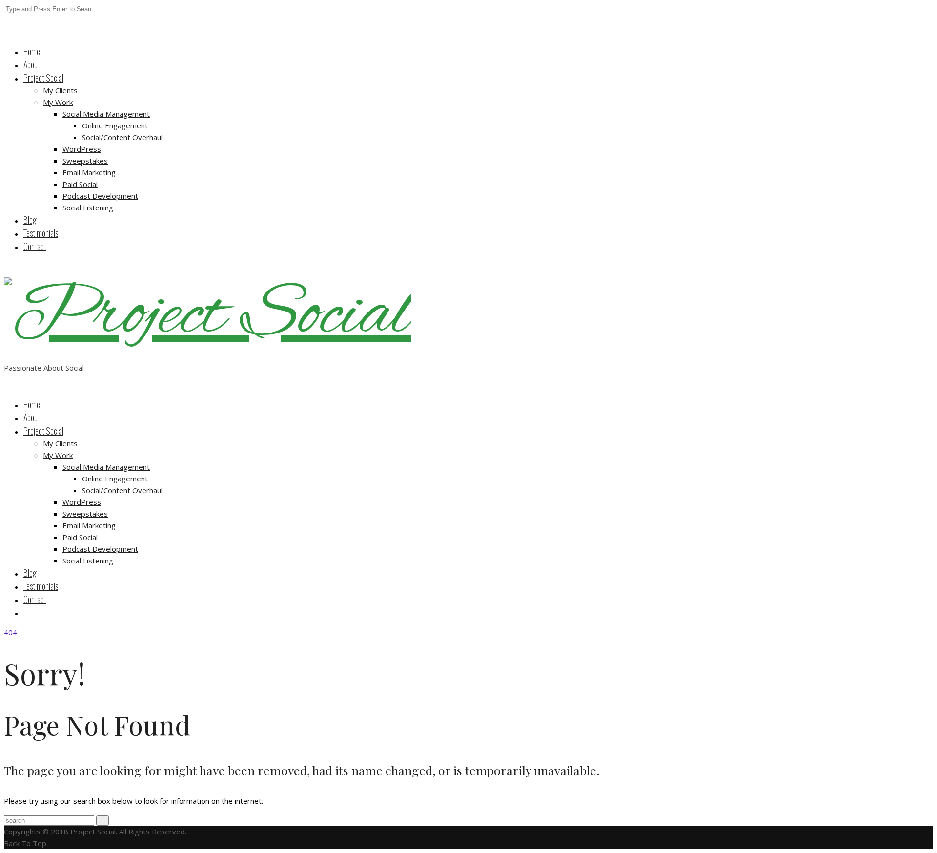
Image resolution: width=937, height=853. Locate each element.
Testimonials (40, 233)
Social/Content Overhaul (122, 137)
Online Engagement (115, 125)
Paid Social (80, 184)
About (31, 64)
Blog (30, 219)
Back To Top (25, 843)
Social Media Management (106, 114)
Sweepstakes (85, 161)
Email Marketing (89, 172)
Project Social (43, 77)
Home (31, 51)
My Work (58, 102)
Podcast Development (100, 196)
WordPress (81, 149)
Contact (34, 246)
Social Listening (87, 207)
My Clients (60, 90)
